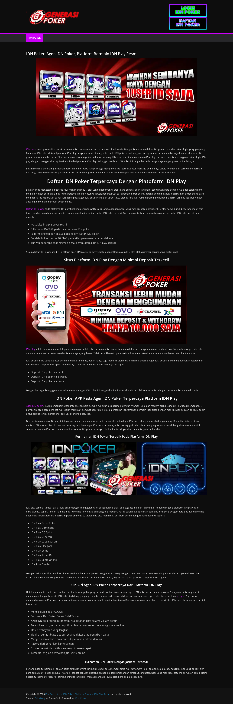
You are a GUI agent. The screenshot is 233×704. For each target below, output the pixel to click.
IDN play (30, 349)
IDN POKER (35, 37)
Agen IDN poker (34, 405)
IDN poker (31, 149)
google (180, 596)
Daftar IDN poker (35, 208)
